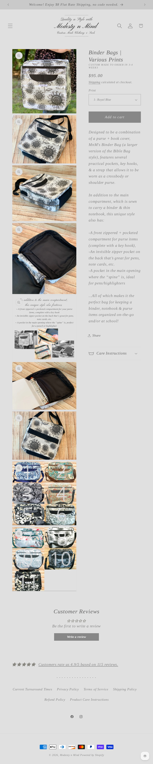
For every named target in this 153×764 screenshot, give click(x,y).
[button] (10, 25)
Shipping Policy (125, 689)
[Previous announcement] (8, 5)
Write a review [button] (76, 636)
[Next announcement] (145, 5)
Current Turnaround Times (32, 689)
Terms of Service (96, 689)
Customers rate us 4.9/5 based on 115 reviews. (78, 664)
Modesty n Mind (69, 755)
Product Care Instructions (89, 699)
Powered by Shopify (92, 755)
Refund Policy (54, 699)
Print (92, 90)
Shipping (94, 82)
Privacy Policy (68, 689)
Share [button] (96, 335)
